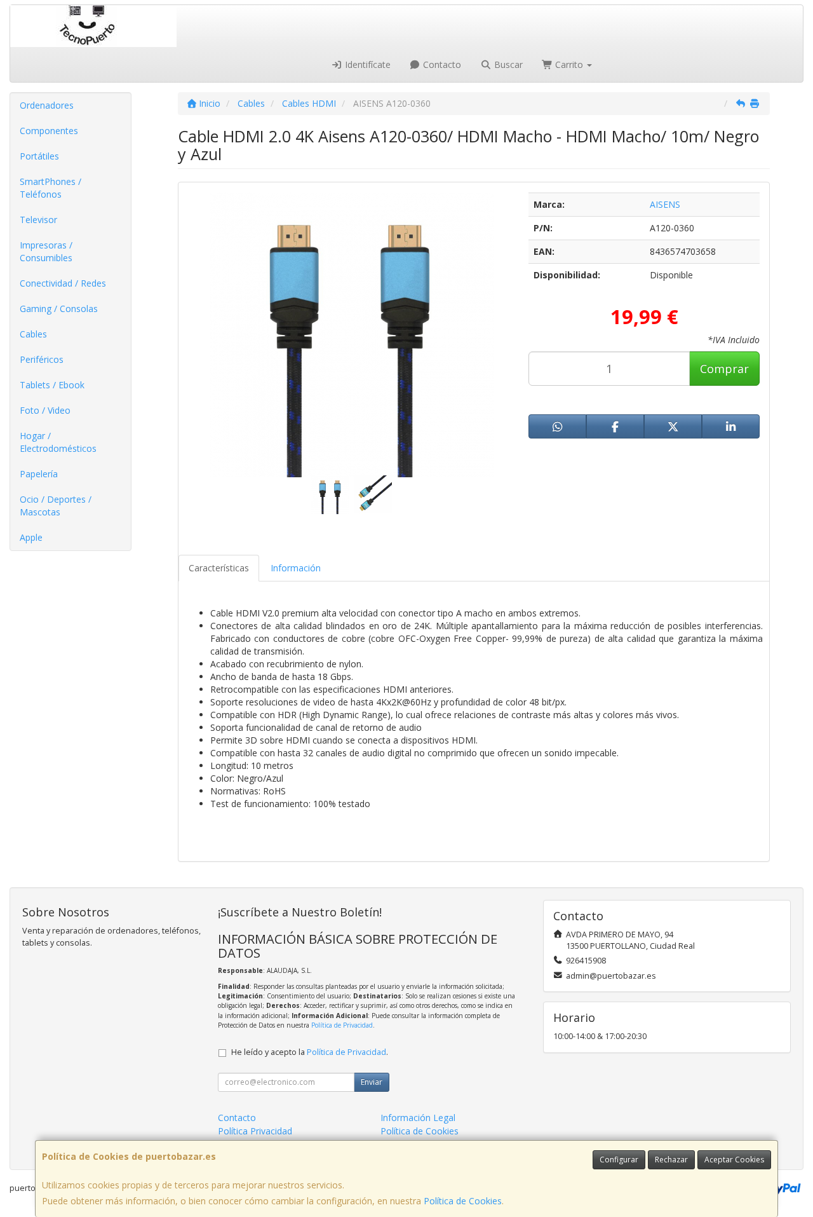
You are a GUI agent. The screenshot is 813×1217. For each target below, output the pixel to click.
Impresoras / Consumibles (46, 251)
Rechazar (671, 1159)
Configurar (619, 1159)
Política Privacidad (255, 1131)
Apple (31, 537)
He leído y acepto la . (309, 1052)
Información (296, 568)
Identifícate (366, 64)
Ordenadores (47, 105)
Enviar (371, 1082)
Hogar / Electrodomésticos (58, 442)
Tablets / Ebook (52, 385)
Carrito (569, 64)
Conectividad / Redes (63, 283)
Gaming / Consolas (59, 309)
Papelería (39, 474)
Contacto (440, 64)
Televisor (38, 220)
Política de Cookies (463, 1201)
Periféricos (42, 359)
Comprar (724, 368)
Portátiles (39, 156)
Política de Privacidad (342, 1025)
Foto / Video (45, 410)
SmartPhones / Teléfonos (50, 187)
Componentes (49, 131)
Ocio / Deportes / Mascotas (55, 505)
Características (219, 568)
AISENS (665, 204)
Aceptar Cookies (734, 1159)
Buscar (507, 64)
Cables (33, 334)
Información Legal (417, 1118)
